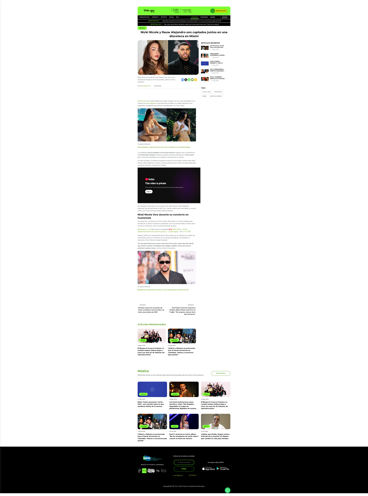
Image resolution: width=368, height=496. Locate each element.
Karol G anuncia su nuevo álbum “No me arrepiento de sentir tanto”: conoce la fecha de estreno (184, 436)
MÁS (177, 17)
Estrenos (143, 394)
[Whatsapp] (189, 79)
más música (220, 373)
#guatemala (142, 232)
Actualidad (144, 340)
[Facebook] (182, 79)
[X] (185, 79)
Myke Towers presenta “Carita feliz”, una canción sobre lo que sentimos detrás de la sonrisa (151, 404)
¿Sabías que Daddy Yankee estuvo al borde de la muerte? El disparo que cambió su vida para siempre (215, 436)
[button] (189, 324)
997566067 (193, 475)
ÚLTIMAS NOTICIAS (144, 17)
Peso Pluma (206, 92)
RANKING (212, 17)
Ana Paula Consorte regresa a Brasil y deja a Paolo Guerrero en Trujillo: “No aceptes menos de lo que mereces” (182, 311)
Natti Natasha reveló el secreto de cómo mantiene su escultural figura (164, 147)
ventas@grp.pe (178, 475)
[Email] (192, 79)
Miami (204, 96)
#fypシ (179, 229)
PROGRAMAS (204, 17)
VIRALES (171, 17)
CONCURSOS (194, 17)
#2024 (175, 229)
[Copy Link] (195, 79)
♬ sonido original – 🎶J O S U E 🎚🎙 (178, 232)
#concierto (162, 232)
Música (142, 28)
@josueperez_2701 (144, 229)
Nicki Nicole (142, 101)
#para (156, 232)
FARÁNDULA (155, 17)
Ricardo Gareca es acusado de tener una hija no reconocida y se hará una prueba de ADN (151, 310)
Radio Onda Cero (145, 86)
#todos (185, 229)
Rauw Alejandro (151, 103)
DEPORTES (164, 17)
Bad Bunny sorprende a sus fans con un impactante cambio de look (163, 290)
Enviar (184, 469)
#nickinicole (150, 232)
